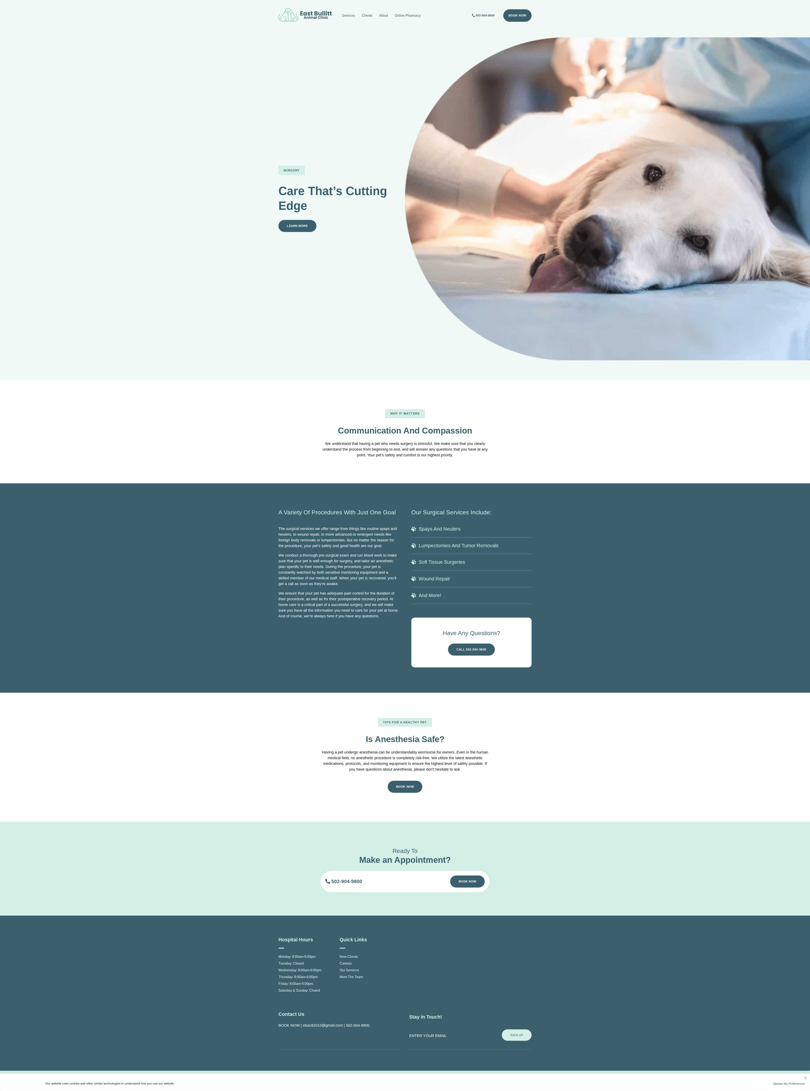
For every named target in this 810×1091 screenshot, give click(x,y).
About (383, 15)
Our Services (349, 970)
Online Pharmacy (408, 15)
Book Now (517, 15)
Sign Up (516, 1035)
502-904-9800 (485, 15)
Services (348, 15)
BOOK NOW (289, 1025)
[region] (405, 1082)
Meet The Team (351, 977)
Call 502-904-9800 (471, 649)
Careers (346, 963)
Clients (367, 15)
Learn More (297, 226)
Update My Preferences (789, 1083)
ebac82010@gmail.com (323, 1025)
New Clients (349, 956)
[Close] (805, 1077)
